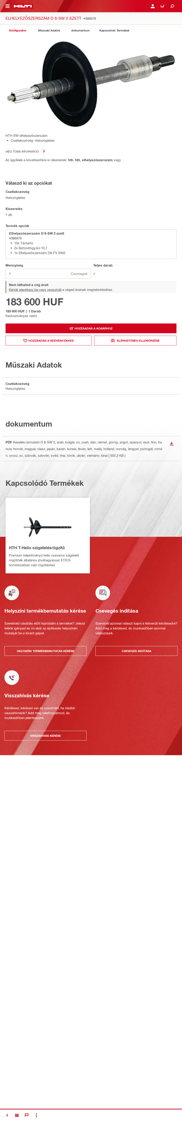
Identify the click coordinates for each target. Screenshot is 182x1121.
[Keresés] (172, 6)
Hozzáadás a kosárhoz (94, 328)
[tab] (17, 30)
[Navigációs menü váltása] (7, 6)
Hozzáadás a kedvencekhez (51, 340)
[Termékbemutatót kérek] (17, 1115)
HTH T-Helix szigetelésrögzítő (37, 547)
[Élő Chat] (27, 1115)
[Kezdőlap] (22, 6)
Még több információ (22, 151)
